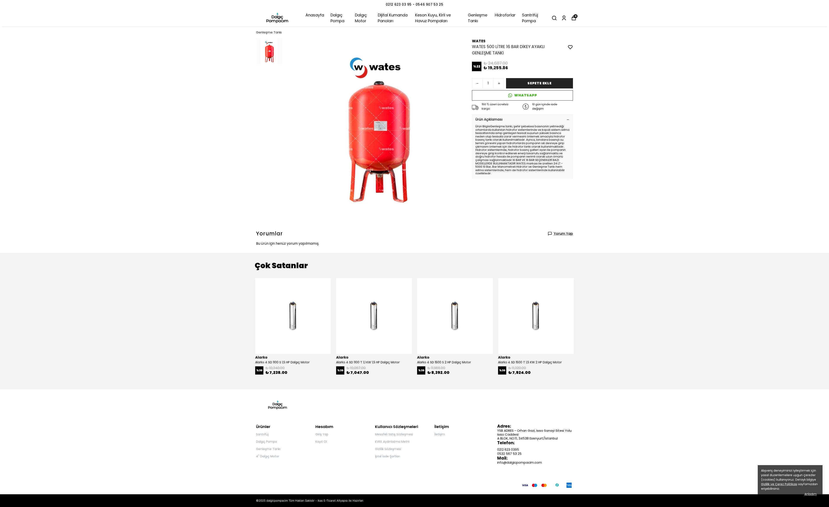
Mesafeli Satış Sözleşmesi (394, 434)
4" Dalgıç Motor (267, 456)
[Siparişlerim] (564, 18)
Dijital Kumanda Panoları (393, 18)
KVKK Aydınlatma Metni (392, 441)
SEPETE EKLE (539, 83)
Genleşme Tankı (477, 18)
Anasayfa (314, 15)
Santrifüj (262, 434)
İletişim (439, 434)
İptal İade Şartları (387, 456)
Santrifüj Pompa (530, 18)
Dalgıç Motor (361, 18)
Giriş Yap (321, 434)
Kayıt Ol (321, 441)
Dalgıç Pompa (337, 18)
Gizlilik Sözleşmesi (388, 449)
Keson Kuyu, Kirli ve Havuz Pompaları (433, 18)
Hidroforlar (505, 15)
